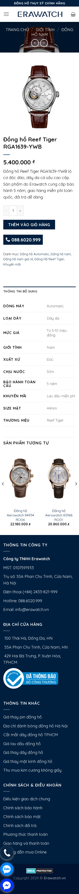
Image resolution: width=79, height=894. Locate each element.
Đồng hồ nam (61, 254)
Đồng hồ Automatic (34, 254)
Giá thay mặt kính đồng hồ (27, 761)
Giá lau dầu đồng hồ (22, 743)
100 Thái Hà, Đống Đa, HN (28, 638)
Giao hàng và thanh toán (26, 843)
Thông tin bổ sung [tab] (20, 291)
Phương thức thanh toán (25, 834)
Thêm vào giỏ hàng (29, 224)
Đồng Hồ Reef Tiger (49, 259)
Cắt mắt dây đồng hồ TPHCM (30, 734)
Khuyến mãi (12, 264)
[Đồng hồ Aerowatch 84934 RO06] (20, 478)
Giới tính (45, 29)
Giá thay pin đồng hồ (22, 717)
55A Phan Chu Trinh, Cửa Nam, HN (35, 647)
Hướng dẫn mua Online (25, 852)
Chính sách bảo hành (22, 807)
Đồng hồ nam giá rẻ (18, 259)
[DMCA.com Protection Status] (39, 870)
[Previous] (3, 492)
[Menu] (6, 14)
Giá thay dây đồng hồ (23, 752)
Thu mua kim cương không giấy (32, 770)
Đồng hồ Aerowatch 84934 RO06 (20, 515)
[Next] (76, 492)
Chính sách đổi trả (19, 825)
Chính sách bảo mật (22, 816)
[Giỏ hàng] (73, 14)
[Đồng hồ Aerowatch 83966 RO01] (59, 478)
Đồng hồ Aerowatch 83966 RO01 (58, 515)
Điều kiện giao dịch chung (26, 798)
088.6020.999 (25, 240)
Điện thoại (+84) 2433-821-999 (30, 591)
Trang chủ (17, 29)
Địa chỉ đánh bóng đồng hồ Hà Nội (35, 726)
